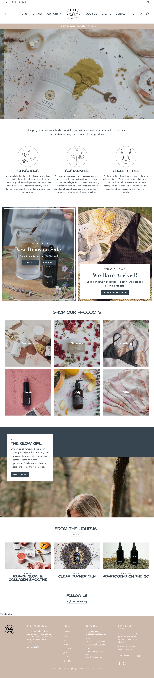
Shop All (48, 263)
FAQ (14, 2)
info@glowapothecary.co (97, 634)
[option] (77, 26)
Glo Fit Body (68, 661)
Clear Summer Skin (77, 576)
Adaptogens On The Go (126, 576)
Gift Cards (23, 2)
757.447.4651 (93, 631)
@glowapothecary (77, 601)
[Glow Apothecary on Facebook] (119, 663)
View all (77, 534)
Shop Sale (30, 263)
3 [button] (79, 115)
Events (106, 14)
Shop (25, 14)
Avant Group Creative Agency (91, 669)
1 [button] (75, 115)
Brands (38, 14)
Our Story (54, 14)
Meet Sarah (20, 475)
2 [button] (77, 115)
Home (7, 2)
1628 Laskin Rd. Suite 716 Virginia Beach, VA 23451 (96, 642)
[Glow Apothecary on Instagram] (124, 663)
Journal (91, 14)
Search (66, 640)
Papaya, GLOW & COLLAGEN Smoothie (28, 577)
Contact (121, 14)
